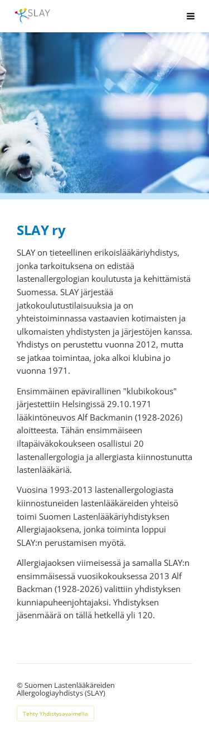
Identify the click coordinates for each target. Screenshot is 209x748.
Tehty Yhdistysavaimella (55, 713)
